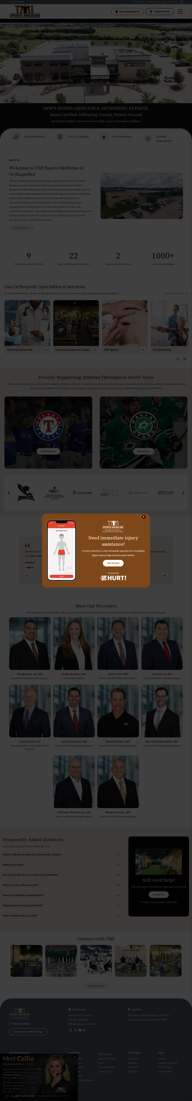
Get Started (113, 563)
